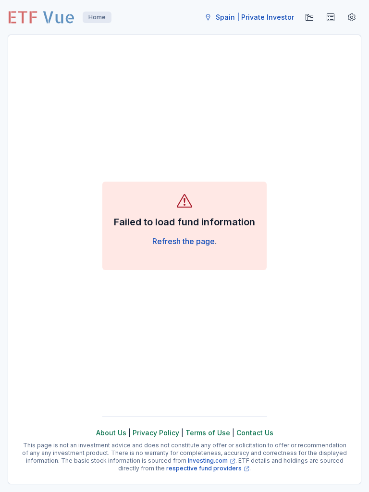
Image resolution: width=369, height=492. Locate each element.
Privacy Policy (156, 433)
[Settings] (351, 17)
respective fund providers (204, 468)
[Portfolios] (309, 17)
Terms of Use (207, 433)
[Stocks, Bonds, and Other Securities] (330, 17)
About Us (111, 433)
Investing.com (208, 460)
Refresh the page (183, 241)
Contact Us (254, 433)
